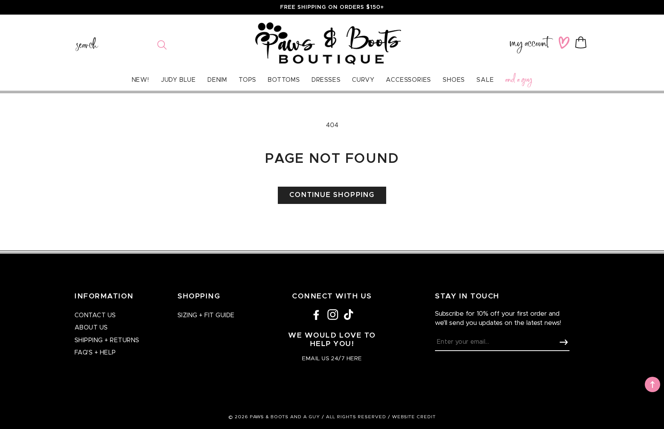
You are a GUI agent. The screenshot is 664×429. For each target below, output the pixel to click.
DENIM (217, 80)
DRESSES (326, 80)
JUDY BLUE (178, 80)
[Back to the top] (652, 384)
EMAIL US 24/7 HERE (332, 358)
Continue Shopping (332, 195)
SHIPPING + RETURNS (107, 340)
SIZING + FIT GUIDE (206, 315)
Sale (485, 80)
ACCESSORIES (408, 80)
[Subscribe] (563, 342)
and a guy (518, 81)
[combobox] (121, 44)
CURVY (363, 80)
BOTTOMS (284, 80)
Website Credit (414, 416)
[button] (582, 43)
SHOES (454, 80)
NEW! (140, 80)
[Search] (162, 45)
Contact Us (95, 315)
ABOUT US (91, 328)
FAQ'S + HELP (95, 352)
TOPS (247, 80)
